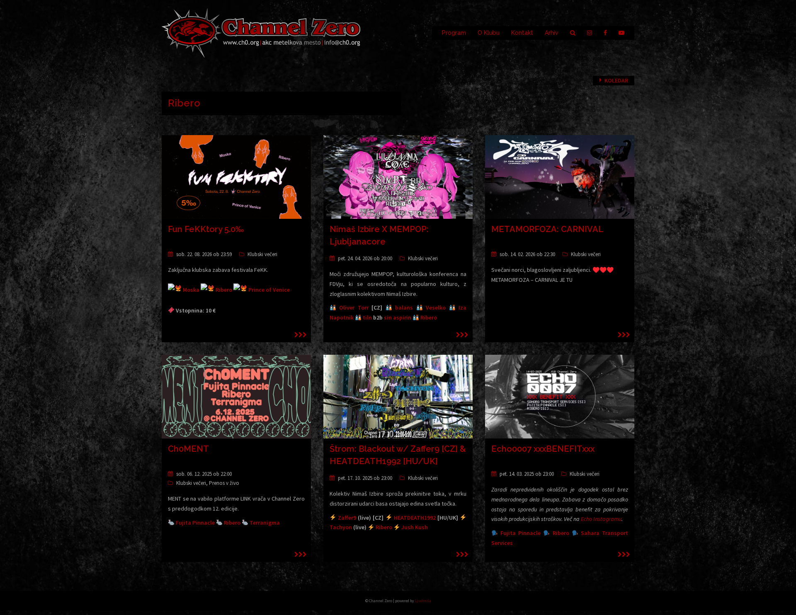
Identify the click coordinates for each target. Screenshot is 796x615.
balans (404, 307)
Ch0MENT (188, 449)
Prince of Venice (269, 289)
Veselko (436, 307)
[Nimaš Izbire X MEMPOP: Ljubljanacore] (398, 176)
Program (454, 32)
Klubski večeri (262, 254)
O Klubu (489, 32)
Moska (191, 289)
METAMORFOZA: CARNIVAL (547, 229)
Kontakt (522, 32)
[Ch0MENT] (236, 396)
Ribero (224, 289)
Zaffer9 (347, 517)
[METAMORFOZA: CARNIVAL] (559, 176)
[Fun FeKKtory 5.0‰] (236, 176)
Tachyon (341, 527)
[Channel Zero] (261, 32)
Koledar (616, 80)
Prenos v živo (224, 483)
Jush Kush (414, 527)
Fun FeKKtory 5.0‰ (206, 229)
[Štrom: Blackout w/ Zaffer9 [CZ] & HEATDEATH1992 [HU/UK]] (398, 396)
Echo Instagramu (601, 519)
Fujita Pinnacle (195, 522)
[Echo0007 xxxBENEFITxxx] (559, 396)
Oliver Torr (353, 307)
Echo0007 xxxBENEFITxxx (543, 449)
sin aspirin (397, 317)
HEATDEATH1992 (415, 517)
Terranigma (265, 522)
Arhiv (551, 32)
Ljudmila (423, 600)
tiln (367, 317)
